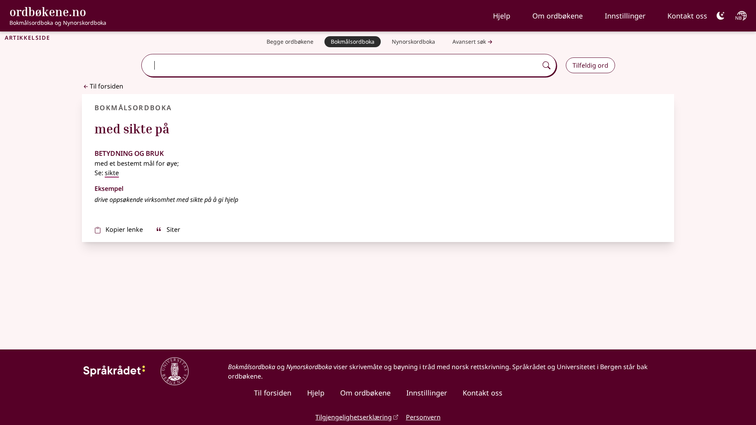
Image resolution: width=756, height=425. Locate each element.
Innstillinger (625, 15)
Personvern (423, 417)
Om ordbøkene (557, 15)
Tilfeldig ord (590, 65)
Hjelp (501, 15)
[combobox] (340, 65)
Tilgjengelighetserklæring (353, 417)
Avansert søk (469, 41)
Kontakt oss (687, 15)
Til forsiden (106, 86)
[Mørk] (720, 16)
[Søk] (546, 65)
